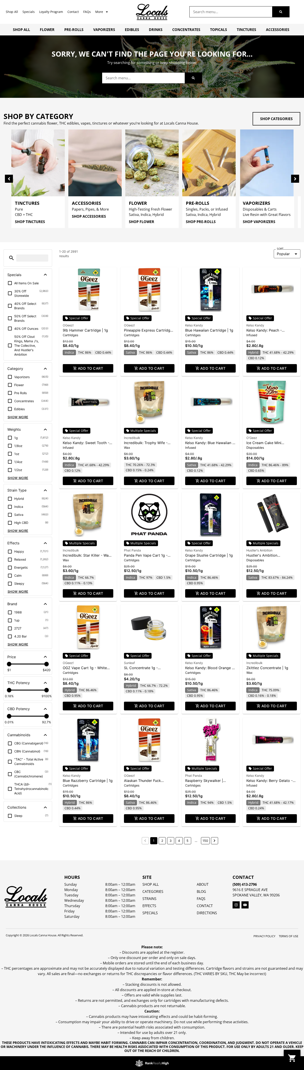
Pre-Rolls (73, 29)
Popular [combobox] (283, 254)
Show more (18, 417)
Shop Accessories (89, 216)
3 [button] (171, 840)
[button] (11, 258)
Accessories (277, 29)
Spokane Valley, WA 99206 (256, 895)
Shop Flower (141, 221)
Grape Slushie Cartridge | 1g (209, 555)
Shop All (12, 12)
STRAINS (149, 898)
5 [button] (187, 840)
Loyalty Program (51, 12)
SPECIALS (150, 912)
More (99, 12)
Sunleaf (129, 663)
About (203, 884)
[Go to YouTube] (245, 904)
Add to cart (90, 368)
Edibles (132, 29)
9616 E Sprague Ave (250, 889)
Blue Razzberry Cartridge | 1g (88, 780)
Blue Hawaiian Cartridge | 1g (209, 330)
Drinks (155, 29)
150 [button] (205, 840)
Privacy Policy (264, 936)
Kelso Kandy (194, 325)
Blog (201, 891)
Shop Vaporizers (259, 221)
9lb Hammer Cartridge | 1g (85, 330)
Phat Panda (132, 550)
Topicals (218, 29)
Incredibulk (132, 438)
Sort (280, 248)
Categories (152, 891)
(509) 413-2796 (245, 884)
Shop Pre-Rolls (201, 221)
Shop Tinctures (30, 221)
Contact (73, 12)
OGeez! (68, 325)
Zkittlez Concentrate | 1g (267, 668)
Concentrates (186, 29)
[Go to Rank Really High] (152, 1063)
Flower (47, 29)
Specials (28, 12)
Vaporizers (104, 29)
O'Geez (251, 438)
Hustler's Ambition (259, 550)
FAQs (87, 12)
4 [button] (179, 840)
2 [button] (162, 840)
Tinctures (246, 29)
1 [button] (153, 840)
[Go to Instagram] (236, 904)
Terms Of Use (288, 936)
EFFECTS (149, 905)
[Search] (280, 11)
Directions (207, 912)
